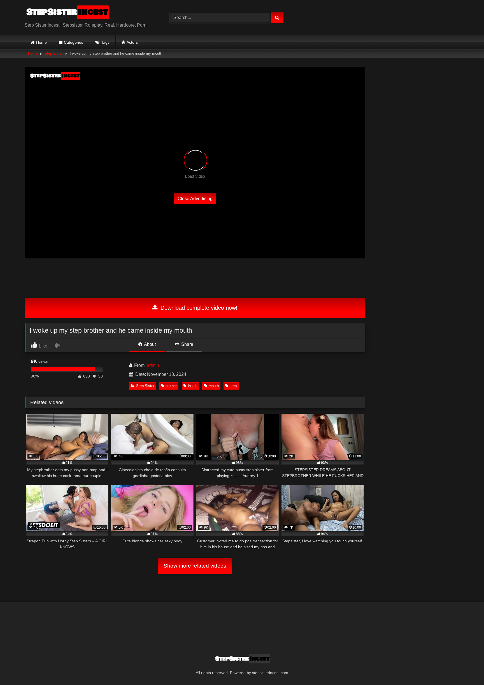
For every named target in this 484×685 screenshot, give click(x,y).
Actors (132, 42)
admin (153, 365)
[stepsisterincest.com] (67, 13)
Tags (105, 42)
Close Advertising (195, 198)
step (233, 386)
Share (186, 344)
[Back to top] (466, 668)
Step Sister (54, 53)
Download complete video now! (198, 308)
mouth (214, 386)
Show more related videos (195, 566)
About (149, 344)
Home (41, 42)
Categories (73, 42)
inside (192, 386)
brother (171, 386)
